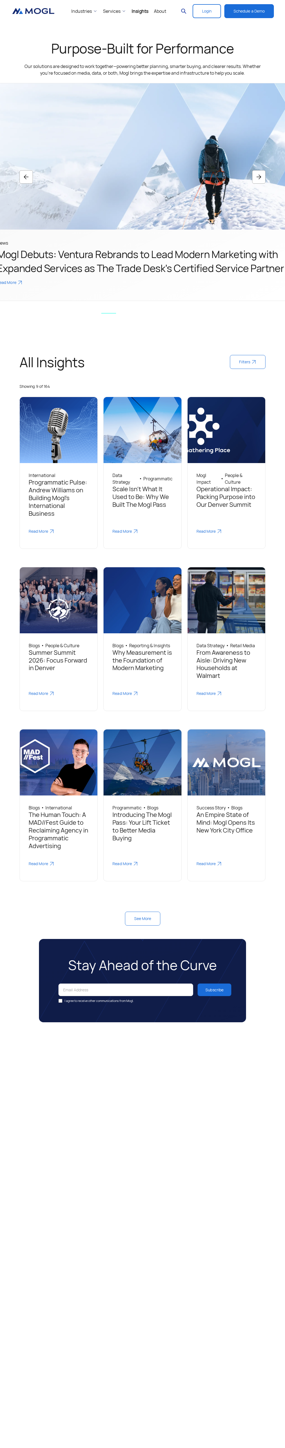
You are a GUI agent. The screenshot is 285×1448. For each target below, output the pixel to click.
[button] (26, 177)
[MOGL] (33, 11)
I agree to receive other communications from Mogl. (99, 1001)
